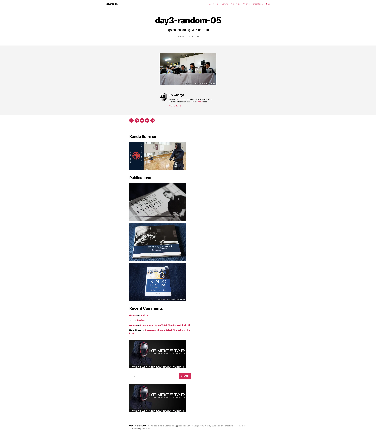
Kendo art (145, 315)
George (183, 36)
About (211, 4)
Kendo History (257, 4)
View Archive (175, 106)
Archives (246, 4)
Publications (235, 4)
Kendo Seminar (222, 4)
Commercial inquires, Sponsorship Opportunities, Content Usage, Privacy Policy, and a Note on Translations (190, 426)
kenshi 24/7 (112, 4)
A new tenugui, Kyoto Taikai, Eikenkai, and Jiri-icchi (165, 325)
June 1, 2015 (196, 36)
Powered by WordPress (141, 428)
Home (268, 4)
